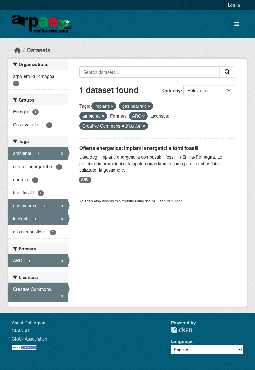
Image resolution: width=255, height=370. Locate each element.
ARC (85, 179)
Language (181, 341)
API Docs (174, 200)
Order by (171, 90)
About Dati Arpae (28, 322)
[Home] (17, 50)
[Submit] (227, 72)
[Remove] (112, 106)
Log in (234, 5)
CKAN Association (29, 339)
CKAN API (22, 330)
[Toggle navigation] (236, 24)
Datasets (38, 50)
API (154, 200)
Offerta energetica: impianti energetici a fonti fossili (138, 147)
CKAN (181, 330)
